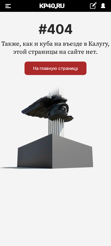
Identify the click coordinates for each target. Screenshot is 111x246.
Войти (103, 6)
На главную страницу (55, 68)
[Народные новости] (93, 5)
